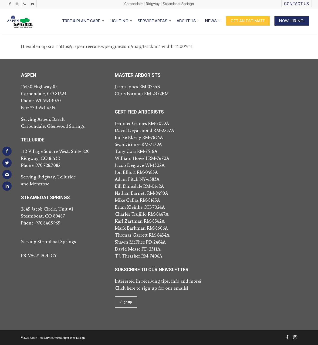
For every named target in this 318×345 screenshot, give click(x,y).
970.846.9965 (47, 223)
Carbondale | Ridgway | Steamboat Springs (159, 4)
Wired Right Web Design (69, 337)
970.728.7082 (48, 165)
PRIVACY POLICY (39, 255)
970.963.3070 (48, 100)
